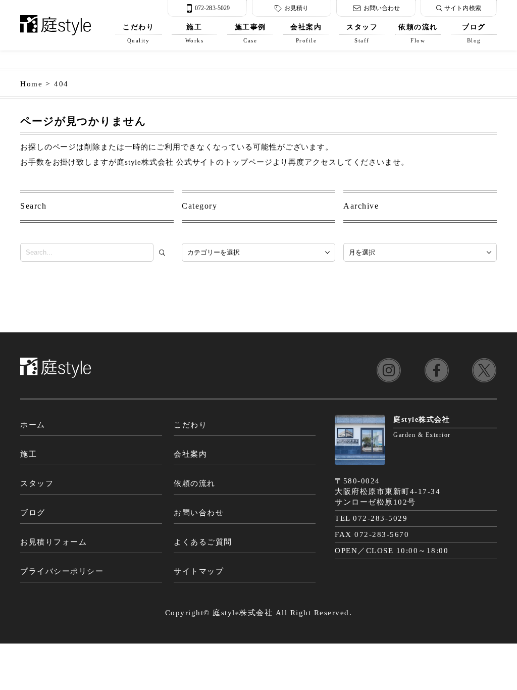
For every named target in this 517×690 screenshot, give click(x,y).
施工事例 (250, 33)
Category (199, 206)
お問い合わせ (382, 8)
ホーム (32, 425)
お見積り (296, 8)
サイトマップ (199, 571)
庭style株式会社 (243, 613)
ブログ (474, 33)
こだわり (138, 33)
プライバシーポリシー (62, 571)
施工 (194, 33)
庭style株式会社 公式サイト (166, 162)
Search (33, 206)
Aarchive (361, 206)
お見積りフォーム (53, 542)
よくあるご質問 (203, 542)
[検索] (164, 252)
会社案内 (306, 33)
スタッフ (362, 33)
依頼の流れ (418, 33)
